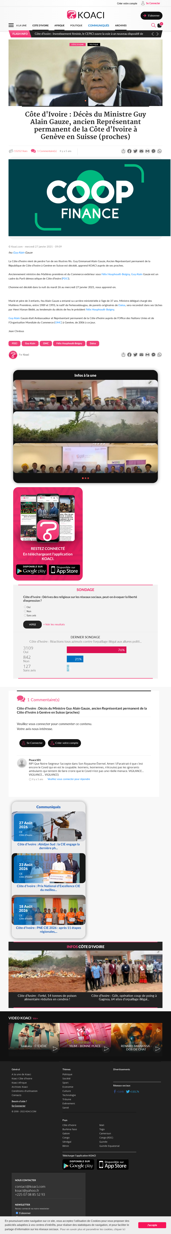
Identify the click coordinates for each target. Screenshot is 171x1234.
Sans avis (31, 615)
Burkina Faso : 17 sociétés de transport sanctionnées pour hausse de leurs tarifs (83, 33)
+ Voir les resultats (54, 624)
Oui (28, 607)
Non (29, 611)
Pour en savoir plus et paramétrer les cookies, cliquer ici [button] (92, 1229)
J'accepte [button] (152, 1225)
